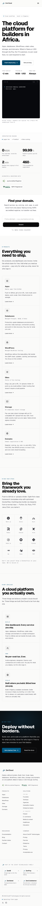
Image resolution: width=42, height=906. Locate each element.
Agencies (26, 802)
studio (21, 230)
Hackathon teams (28, 805)
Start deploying (9, 63)
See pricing (28, 63)
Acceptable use (28, 852)
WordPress (5, 800)
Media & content (28, 819)
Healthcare (26, 822)
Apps (3, 794)
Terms (25, 846)
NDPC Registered (33, 785)
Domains (4, 809)
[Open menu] (38, 3)
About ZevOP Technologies (31, 834)
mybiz (16, 230)
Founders (26, 797)
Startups (25, 799)
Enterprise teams (28, 808)
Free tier (25, 840)
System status (6, 840)
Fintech (25, 814)
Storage (4, 806)
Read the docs (29, 750)
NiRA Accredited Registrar (12, 785)
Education (26, 825)
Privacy (25, 849)
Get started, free (10, 750)
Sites (3, 803)
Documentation (6, 834)
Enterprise (26, 843)
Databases (5, 797)
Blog (3, 837)
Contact (4, 843)
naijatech (27, 230)
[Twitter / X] (3, 903)
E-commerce (27, 817)
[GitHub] (6, 903)
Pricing (25, 837)
